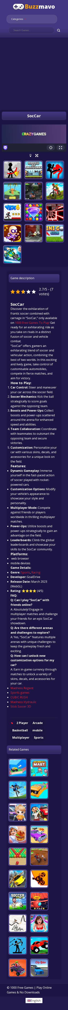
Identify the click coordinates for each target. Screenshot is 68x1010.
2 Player (22, 723)
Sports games (20, 693)
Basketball (20, 730)
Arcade (38, 723)
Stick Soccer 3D (21, 706)
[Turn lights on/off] (30, 156)
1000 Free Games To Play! (32, 323)
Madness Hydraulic (23, 702)
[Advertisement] (34, 71)
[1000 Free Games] (34, 12)
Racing (35, 572)
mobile (37, 730)
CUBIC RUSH (19, 697)
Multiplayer (20, 738)
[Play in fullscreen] (36, 156)
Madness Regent (22, 688)
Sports (25, 572)
